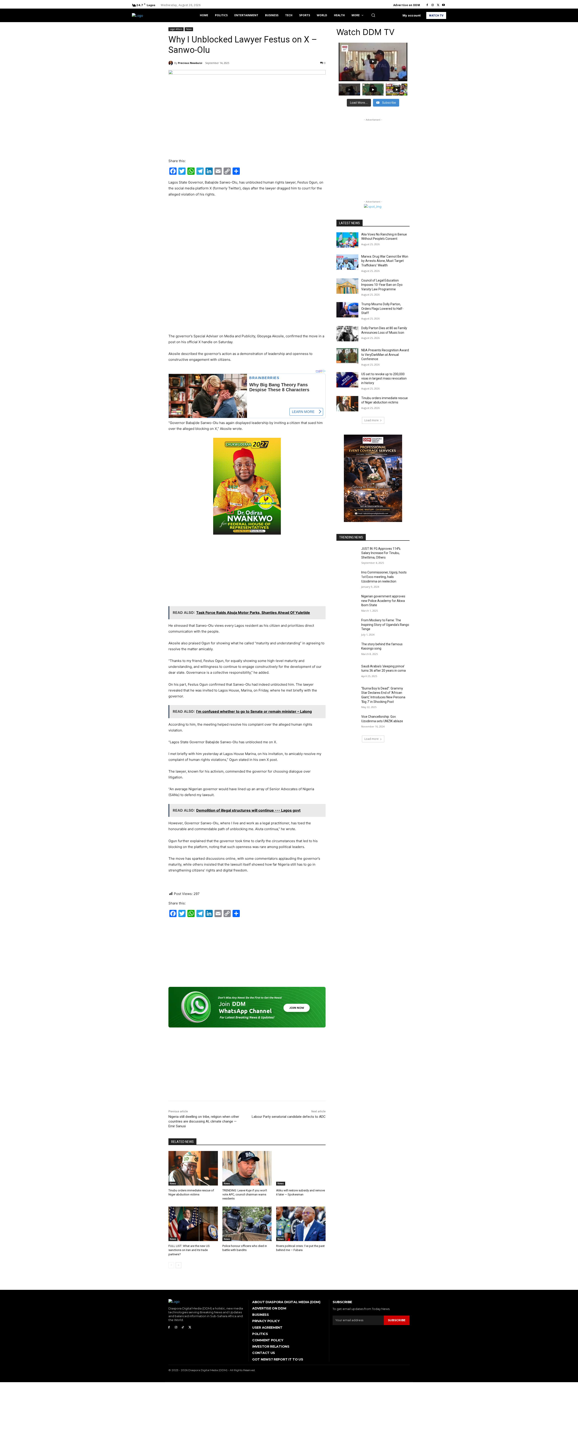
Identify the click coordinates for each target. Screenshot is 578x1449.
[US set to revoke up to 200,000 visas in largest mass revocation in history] (347, 379)
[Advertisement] (247, 234)
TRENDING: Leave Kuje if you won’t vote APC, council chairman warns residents (244, 1194)
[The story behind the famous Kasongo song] (347, 649)
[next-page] (178, 1265)
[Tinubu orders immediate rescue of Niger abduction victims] (193, 1168)
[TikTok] (183, 1327)
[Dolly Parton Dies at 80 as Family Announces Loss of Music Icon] (347, 333)
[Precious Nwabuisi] (171, 63)
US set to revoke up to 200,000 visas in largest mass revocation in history (384, 378)
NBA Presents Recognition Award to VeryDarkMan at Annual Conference (385, 354)
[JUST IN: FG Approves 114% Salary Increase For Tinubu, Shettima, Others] (347, 554)
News (189, 29)
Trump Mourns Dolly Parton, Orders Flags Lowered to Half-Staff (382, 308)
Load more (371, 420)
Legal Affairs (176, 29)
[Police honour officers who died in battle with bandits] (247, 1224)
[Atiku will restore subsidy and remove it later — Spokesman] (301, 1168)
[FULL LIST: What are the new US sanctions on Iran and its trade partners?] (193, 1224)
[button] (373, 15)
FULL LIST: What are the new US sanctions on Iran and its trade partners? (189, 1250)
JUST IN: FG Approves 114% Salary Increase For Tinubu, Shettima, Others (381, 553)
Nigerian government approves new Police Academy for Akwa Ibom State (383, 600)
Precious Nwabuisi (190, 63)
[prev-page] (171, 1265)
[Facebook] (427, 5)
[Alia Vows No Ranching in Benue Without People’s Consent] (347, 240)
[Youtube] (443, 5)
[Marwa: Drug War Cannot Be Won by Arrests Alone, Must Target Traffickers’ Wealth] (347, 262)
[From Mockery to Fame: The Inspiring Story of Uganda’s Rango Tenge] (347, 626)
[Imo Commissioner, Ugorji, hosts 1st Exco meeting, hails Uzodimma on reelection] (347, 578)
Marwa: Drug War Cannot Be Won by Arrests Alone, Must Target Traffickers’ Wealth (384, 261)
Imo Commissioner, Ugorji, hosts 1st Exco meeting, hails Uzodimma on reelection (384, 577)
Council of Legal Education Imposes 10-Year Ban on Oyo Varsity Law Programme (382, 285)
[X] (438, 5)
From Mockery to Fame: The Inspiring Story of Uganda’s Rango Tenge (385, 624)
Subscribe (397, 1320)
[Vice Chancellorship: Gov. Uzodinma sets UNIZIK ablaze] (347, 722)
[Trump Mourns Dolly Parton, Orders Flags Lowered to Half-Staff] (347, 309)
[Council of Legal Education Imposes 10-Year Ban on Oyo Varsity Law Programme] (347, 286)
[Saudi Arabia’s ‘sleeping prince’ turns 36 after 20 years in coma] (347, 672)
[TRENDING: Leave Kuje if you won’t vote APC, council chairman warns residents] (247, 1168)
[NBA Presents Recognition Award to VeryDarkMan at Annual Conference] (347, 355)
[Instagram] (432, 5)
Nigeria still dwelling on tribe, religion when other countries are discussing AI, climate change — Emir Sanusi (203, 1121)
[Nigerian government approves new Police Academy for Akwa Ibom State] (347, 602)
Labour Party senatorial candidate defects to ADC (289, 1117)
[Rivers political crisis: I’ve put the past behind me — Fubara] (301, 1224)
